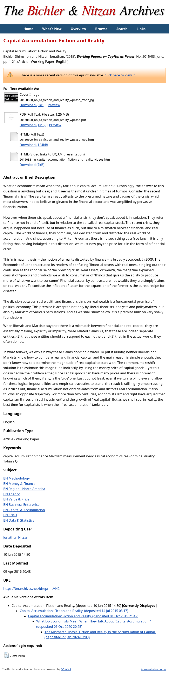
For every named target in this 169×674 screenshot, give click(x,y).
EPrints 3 (66, 669)
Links (141, 28)
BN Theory (11, 494)
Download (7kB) (32, 164)
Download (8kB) (32, 105)
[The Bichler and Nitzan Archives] (84, 21)
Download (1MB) (33, 125)
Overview (78, 28)
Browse (101, 28)
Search (122, 28)
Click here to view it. (120, 75)
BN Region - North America (24, 489)
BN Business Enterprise (21, 504)
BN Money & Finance (19, 483)
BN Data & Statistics (18, 520)
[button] (6, 655)
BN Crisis (10, 515)
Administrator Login (153, 669)
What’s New (52, 28)
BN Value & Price (16, 499)
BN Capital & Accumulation (24, 510)
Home (28, 28)
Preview (54, 105)
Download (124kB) (34, 145)
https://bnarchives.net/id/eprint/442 (31, 588)
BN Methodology (16, 478)
